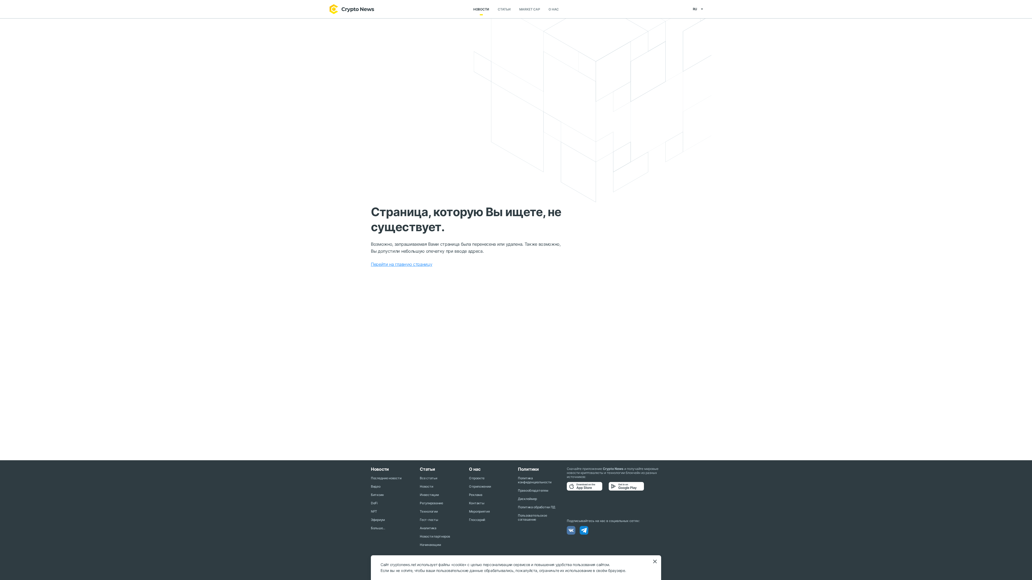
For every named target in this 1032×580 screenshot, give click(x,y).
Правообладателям (533, 490)
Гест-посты (429, 520)
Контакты (476, 503)
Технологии (429, 511)
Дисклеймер (527, 499)
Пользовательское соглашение (532, 517)
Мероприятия (479, 511)
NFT (374, 511)
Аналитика (428, 528)
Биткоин (377, 495)
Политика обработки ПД (536, 507)
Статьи (504, 9)
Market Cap (529, 9)
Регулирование (431, 503)
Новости (481, 9)
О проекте (477, 478)
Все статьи (428, 478)
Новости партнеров (435, 536)
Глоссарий (477, 520)
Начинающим (430, 545)
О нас (554, 9)
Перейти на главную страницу (401, 264)
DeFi (374, 503)
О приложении (480, 486)
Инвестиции (429, 495)
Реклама (475, 495)
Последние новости (386, 478)
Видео (376, 486)
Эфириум (378, 520)
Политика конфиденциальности (534, 480)
